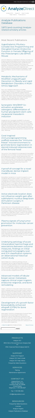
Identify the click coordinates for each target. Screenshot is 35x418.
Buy (21, 1)
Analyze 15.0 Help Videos (17, 360)
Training (17, 370)
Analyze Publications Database (18, 411)
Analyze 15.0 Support (17, 356)
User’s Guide (25, 13)
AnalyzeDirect (17, 9)
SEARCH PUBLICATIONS (15, 325)
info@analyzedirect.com (17, 394)
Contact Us (26, 1)
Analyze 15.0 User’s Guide (17, 358)
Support (17, 13)
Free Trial (17, 1)
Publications (21, 14)
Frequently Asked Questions (17, 363)
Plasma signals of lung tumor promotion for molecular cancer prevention (17, 223)
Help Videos (13, 14)
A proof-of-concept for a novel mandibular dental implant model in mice (16, 171)
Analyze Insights (18, 408)
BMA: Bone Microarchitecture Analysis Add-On (17, 343)
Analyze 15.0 (9, 13)
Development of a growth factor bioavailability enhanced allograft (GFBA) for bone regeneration (17, 306)
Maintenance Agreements (17, 372)
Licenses (18, 406)
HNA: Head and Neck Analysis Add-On (17, 347)
